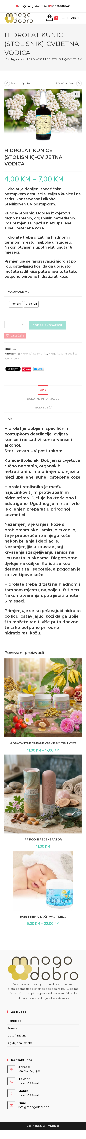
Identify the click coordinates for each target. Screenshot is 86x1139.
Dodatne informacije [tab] (43, 398)
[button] (76, 94)
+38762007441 (61, 6)
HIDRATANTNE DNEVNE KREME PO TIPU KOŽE (43, 743)
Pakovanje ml (18, 292)
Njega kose (56, 353)
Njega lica (71, 353)
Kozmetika (40, 353)
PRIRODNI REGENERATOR (43, 839)
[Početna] (5, 59)
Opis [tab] (43, 389)
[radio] (16, 304)
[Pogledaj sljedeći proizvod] (79, 83)
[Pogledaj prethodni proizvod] (7, 83)
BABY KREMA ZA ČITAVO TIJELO (43, 916)
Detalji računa (17, 1035)
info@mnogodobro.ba (32, 6)
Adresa (12, 1028)
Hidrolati (26, 353)
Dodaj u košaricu (47, 325)
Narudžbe (14, 1020)
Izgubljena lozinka (20, 1042)
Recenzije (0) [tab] (43, 407)
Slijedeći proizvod (65, 83)
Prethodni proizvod (22, 83)
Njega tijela (11, 358)
